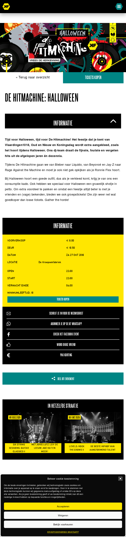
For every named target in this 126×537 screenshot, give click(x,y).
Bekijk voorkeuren (63, 524)
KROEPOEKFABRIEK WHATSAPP (63, 531)
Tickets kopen (93, 78)
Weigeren (63, 515)
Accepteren (63, 506)
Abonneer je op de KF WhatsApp (66, 324)
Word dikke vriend (66, 344)
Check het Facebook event (66, 334)
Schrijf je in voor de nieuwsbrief (66, 313)
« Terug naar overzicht (33, 77)
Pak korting (66, 355)
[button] (120, 478)
